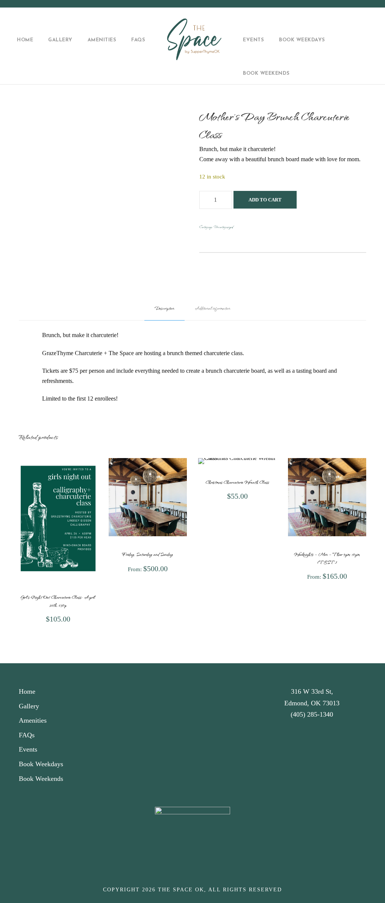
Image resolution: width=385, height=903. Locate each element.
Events (253, 40)
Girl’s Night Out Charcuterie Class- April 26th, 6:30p (58, 600)
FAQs (138, 40)
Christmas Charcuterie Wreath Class (237, 482)
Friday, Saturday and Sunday (147, 554)
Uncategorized (223, 227)
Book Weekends (266, 73)
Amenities (102, 40)
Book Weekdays (302, 40)
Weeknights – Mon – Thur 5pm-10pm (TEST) (327, 558)
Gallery (60, 40)
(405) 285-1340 (312, 714)
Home (25, 40)
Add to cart (265, 200)
